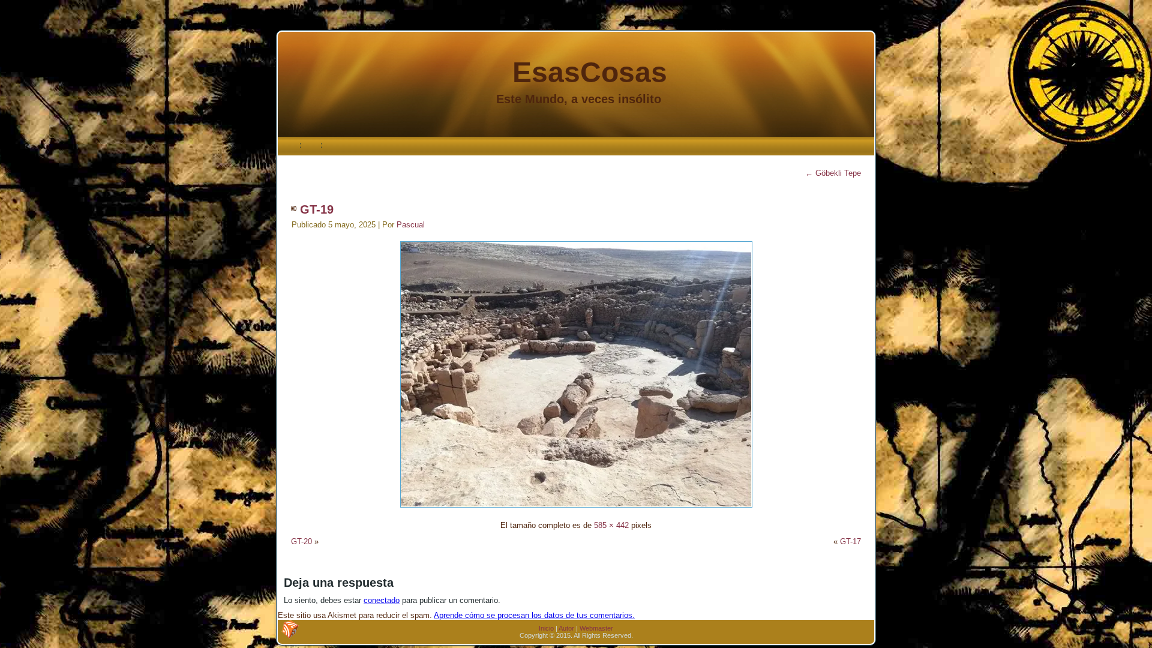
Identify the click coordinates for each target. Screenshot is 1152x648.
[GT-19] (576, 509)
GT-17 (850, 541)
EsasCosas (589, 72)
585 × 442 (611, 525)
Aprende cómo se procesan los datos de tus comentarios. (534, 615)
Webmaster (596, 628)
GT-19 (317, 209)
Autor (566, 628)
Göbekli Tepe (833, 173)
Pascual (411, 224)
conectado (382, 600)
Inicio (546, 628)
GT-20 (301, 541)
